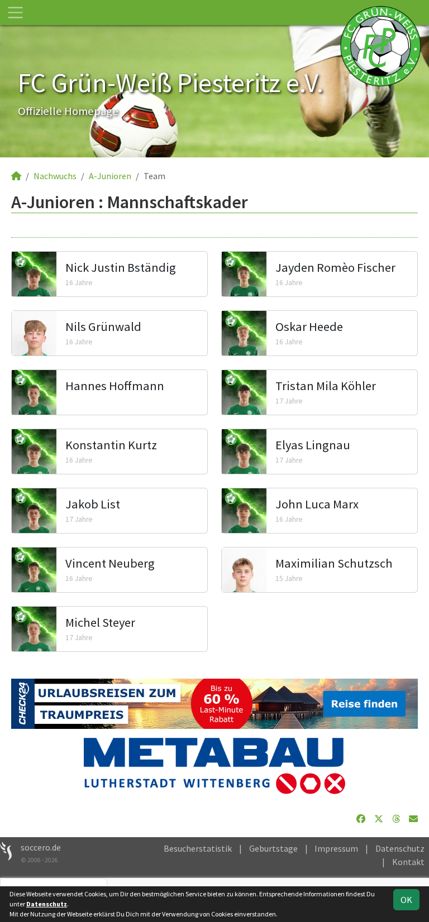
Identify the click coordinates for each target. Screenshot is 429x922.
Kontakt (408, 861)
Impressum (336, 848)
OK (406, 899)
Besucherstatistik (198, 848)
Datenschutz (400, 848)
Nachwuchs (55, 175)
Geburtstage (273, 848)
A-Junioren (110, 175)
